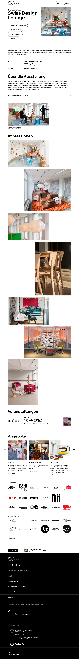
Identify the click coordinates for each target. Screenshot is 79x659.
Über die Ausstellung (18, 26)
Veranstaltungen (17, 34)
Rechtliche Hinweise (13, 654)
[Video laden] (28, 114)
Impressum (11, 652)
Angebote (14, 38)
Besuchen (13, 550)
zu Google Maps (31, 65)
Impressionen (16, 30)
